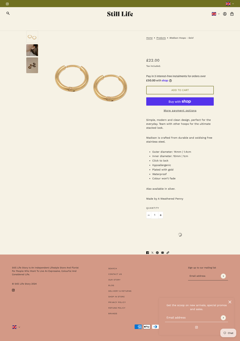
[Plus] (160, 215)
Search (112, 268)
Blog (111, 285)
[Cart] (232, 14)
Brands (112, 313)
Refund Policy (116, 308)
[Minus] (148, 215)
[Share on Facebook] (147, 252)
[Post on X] (152, 252)
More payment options (180, 110)
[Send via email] (162, 252)
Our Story (114, 280)
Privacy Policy (117, 302)
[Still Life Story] (120, 14)
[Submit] (223, 317)
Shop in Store (116, 297)
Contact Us (115, 274)
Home (149, 38)
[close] (230, 302)
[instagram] (7, 3)
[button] (168, 252)
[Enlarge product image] (92, 80)
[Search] (8, 13)
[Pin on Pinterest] (157, 252)
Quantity (152, 208)
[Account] (225, 14)
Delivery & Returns (119, 291)
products (161, 38)
